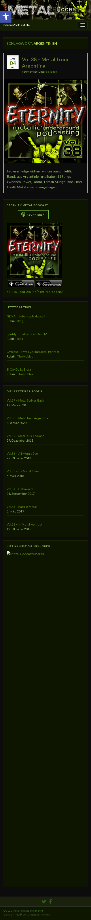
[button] (5, 17)
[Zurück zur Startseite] (45, 9)
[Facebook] (50, 900)
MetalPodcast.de (16, 25)
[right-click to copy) (35, 292)
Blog (20, 321)
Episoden (51, 71)
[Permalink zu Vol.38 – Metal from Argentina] (45, 120)
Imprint (38, 910)
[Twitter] (43, 900)
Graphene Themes (39, 914)
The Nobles (25, 356)
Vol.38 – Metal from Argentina (45, 62)
